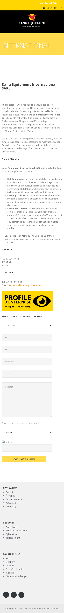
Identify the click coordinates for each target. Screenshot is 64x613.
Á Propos (10, 495)
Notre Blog (11, 506)
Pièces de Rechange (16, 576)
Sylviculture (12, 534)
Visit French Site (48, 3)
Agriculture (11, 526)
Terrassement (13, 537)
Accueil (9, 492)
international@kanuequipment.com (25, 285)
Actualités (11, 502)
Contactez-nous (14, 499)
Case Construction (15, 569)
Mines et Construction (17, 530)
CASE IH (10, 565)
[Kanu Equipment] (32, 20)
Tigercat (10, 572)
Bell (8, 558)
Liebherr (10, 561)
